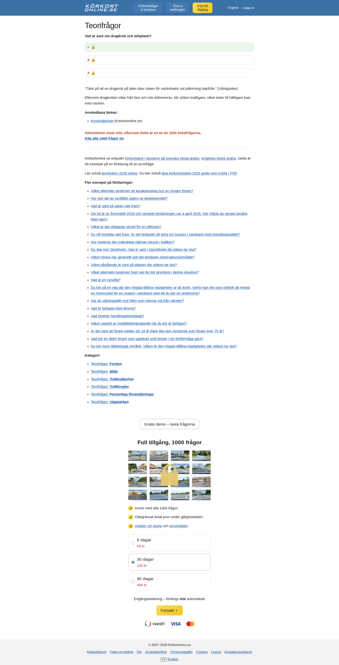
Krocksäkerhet (102, 121)
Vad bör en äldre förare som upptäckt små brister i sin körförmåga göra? (147, 339)
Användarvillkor (156, 652)
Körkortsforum (97, 652)
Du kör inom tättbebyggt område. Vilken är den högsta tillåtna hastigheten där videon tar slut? (164, 346)
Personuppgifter (181, 652)
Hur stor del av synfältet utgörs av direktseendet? (129, 198)
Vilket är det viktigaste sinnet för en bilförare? (126, 227)
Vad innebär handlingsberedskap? (117, 316)
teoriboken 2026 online (119, 173)
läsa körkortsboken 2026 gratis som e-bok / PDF (199, 173)
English (233, 7)
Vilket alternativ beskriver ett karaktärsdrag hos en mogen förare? (142, 191)
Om (139, 652)
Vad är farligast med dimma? (113, 308)
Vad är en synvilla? (105, 280)
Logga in (248, 7)
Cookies (202, 652)
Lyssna (216, 652)
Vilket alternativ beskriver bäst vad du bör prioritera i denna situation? (145, 272)
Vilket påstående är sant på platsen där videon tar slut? (134, 265)
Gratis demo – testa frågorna (169, 424)
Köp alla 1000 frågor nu (104, 138)
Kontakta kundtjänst (238, 652)
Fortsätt (167, 610)
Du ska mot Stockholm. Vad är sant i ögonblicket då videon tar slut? (143, 250)
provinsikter (179, 526)
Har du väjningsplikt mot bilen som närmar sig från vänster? (137, 301)
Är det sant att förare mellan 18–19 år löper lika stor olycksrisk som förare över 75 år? (157, 331)
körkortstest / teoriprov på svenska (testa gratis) (162, 158)
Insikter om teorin (148, 526)
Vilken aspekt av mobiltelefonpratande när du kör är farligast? (139, 323)
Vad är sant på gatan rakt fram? (115, 206)
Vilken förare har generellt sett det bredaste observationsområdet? (142, 257)
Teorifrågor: (106, 364)
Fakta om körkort (121, 652)
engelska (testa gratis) (218, 158)
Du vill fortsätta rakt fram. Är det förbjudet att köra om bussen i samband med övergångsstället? (165, 234)
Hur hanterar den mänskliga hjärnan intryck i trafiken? (133, 242)
